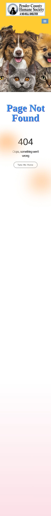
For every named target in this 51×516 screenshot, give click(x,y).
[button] (44, 21)
